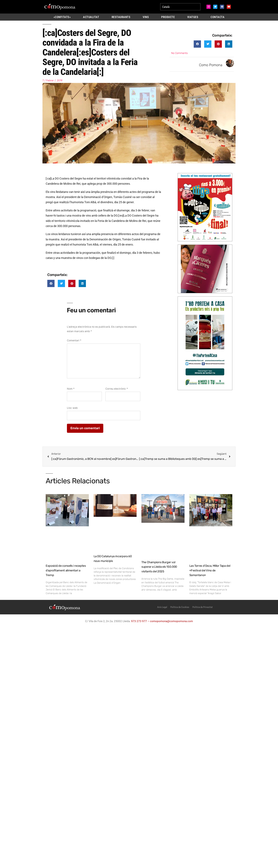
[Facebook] (222, 7)
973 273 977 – (140, 621)
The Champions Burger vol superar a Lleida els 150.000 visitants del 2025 (159, 566)
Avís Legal (162, 607)
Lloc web (72, 407)
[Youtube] (229, 7)
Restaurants (121, 17)
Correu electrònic (116, 388)
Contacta (217, 17)
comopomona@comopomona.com (171, 621)
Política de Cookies (179, 607)
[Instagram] (208, 7)
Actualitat (91, 17)
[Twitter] (215, 7)
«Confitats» (62, 17)
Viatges (192, 17)
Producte (168, 17)
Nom (70, 388)
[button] (197, 44)
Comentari (74, 340)
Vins (146, 17)
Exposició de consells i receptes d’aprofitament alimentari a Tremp (66, 570)
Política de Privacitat (202, 607)
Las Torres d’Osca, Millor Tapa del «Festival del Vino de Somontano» (209, 570)
